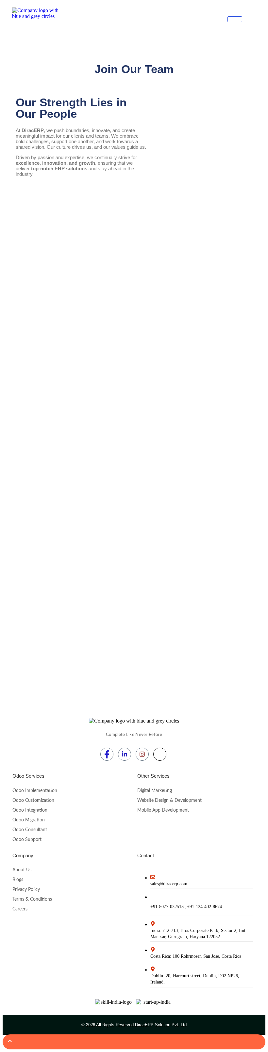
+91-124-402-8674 (204, 906)
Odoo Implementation (34, 790)
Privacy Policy (26, 889)
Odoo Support (27, 839)
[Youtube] (159, 754)
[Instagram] (142, 754)
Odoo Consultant (29, 830)
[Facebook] (106, 754)
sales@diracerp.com (168, 883)
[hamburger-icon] (234, 19)
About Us (21, 870)
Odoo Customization (33, 800)
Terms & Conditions (32, 899)
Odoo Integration (29, 810)
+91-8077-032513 (167, 906)
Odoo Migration (28, 820)
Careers (19, 909)
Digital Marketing (154, 790)
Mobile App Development (163, 810)
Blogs (17, 879)
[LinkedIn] (124, 754)
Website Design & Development (169, 800)
